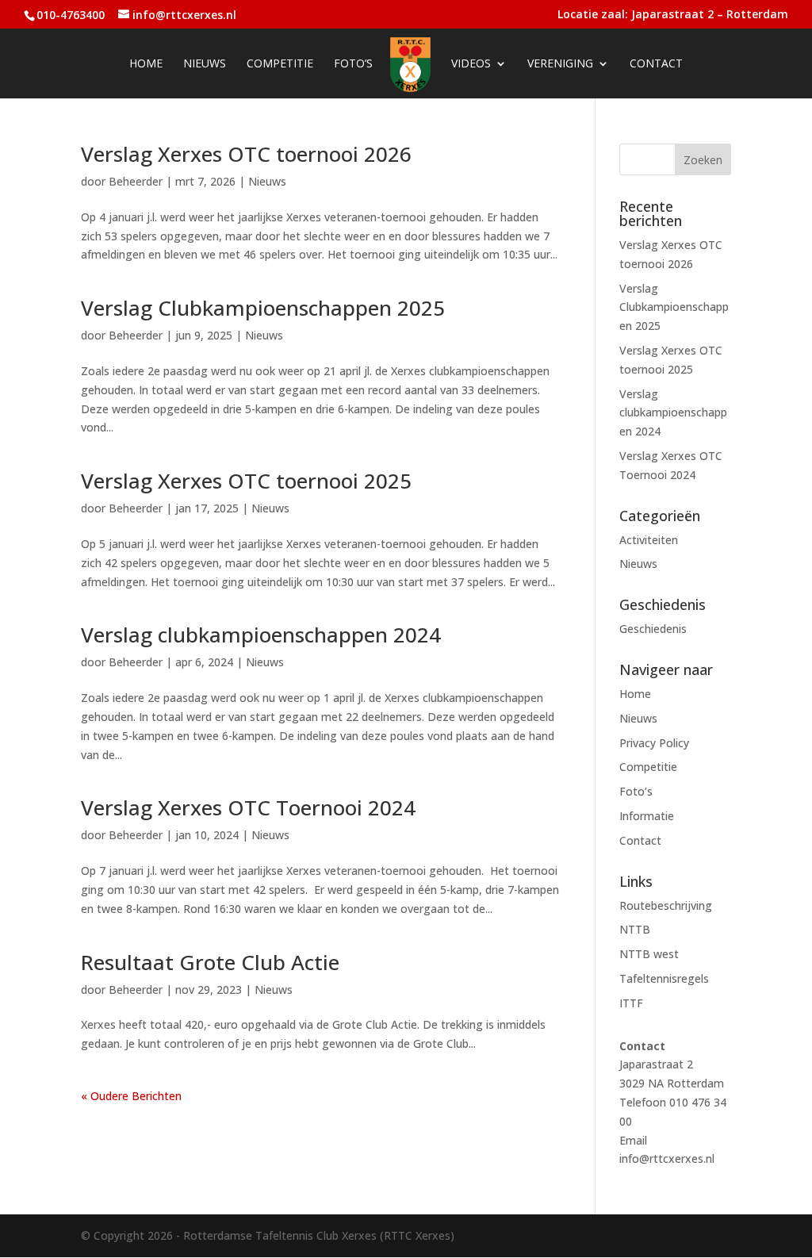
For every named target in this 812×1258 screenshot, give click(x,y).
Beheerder (136, 181)
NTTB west (649, 953)
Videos (471, 64)
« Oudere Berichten (131, 1095)
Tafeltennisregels (664, 978)
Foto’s (353, 64)
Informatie (646, 815)
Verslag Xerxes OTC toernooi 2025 (246, 480)
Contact (656, 64)
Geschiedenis (653, 628)
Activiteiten (648, 539)
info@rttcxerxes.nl (666, 1158)
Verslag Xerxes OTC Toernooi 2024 (248, 807)
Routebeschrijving (665, 905)
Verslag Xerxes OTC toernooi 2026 (246, 154)
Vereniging (560, 64)
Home (146, 64)
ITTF (631, 1003)
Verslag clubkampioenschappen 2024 (261, 634)
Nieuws (204, 64)
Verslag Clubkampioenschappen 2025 (263, 307)
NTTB (634, 929)
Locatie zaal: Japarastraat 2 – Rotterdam (672, 15)
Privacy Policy (654, 742)
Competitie (280, 64)
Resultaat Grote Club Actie (210, 962)
